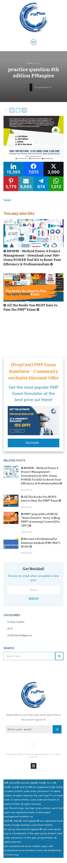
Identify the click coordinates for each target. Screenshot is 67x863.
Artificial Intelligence (19, 635)
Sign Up (33, 598)
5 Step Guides (15, 622)
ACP (10, 628)
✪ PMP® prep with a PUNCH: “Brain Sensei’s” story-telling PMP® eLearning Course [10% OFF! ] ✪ (40, 519)
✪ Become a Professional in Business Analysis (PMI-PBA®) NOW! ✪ (40, 542)
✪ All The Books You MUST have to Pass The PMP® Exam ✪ (33, 294)
